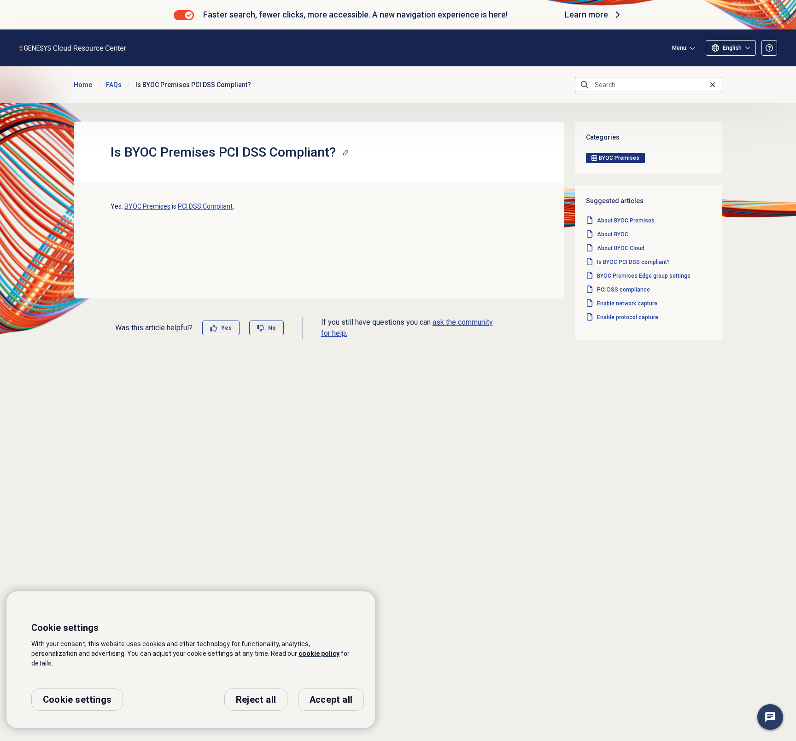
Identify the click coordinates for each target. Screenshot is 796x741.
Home (83, 84)
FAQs (114, 84)
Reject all (256, 699)
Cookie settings (77, 699)
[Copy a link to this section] (345, 152)
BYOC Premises (147, 206)
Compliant (205, 206)
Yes (226, 328)
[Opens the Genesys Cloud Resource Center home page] (73, 47)
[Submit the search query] (584, 84)
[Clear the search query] (712, 84)
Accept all (331, 699)
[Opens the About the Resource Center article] (769, 48)
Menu (679, 48)
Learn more (586, 14)
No (272, 328)
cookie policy (318, 653)
